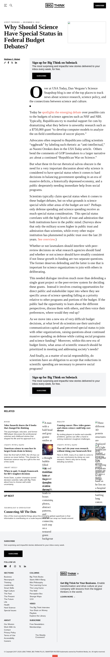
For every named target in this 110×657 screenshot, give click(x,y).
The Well (33, 591)
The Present (9, 596)
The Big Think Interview (40, 607)
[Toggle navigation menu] (5, 5)
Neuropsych (9, 580)
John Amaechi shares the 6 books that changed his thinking (20, 426)
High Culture (9, 591)
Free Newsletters (37, 624)
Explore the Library (38, 616)
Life (5, 602)
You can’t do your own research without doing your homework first (74, 449)
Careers (7, 641)
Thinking (7, 582)
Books (7, 422)
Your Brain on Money (38, 610)
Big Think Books (36, 577)
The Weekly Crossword (40, 636)
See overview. (47, 239)
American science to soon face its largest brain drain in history (20, 449)
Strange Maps (36, 596)
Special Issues (10, 610)
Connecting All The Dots (20, 512)
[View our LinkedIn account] (25, 566)
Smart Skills (10, 467)
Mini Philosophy (36, 582)
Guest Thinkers (12, 22)
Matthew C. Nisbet (12, 59)
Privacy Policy (10, 632)
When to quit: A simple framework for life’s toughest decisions (21, 472)
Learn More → (67, 597)
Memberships (35, 627)
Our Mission (9, 624)
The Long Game (37, 588)
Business (8, 577)
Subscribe (99, 5)
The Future (9, 599)
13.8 (31, 599)
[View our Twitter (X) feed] (20, 566)
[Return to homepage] (55, 5)
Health (61, 422)
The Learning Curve (38, 585)
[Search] (11, 5)
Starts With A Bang (14, 445)
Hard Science (9, 608)
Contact (7, 630)
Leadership (9, 585)
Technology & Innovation (17, 508)
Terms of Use (9, 635)
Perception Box (36, 594)
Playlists (33, 613)
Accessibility (9, 638)
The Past (8, 594)
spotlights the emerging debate (62, 112)
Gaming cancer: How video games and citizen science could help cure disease (74, 428)
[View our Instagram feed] (15, 566)
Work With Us (10, 627)
